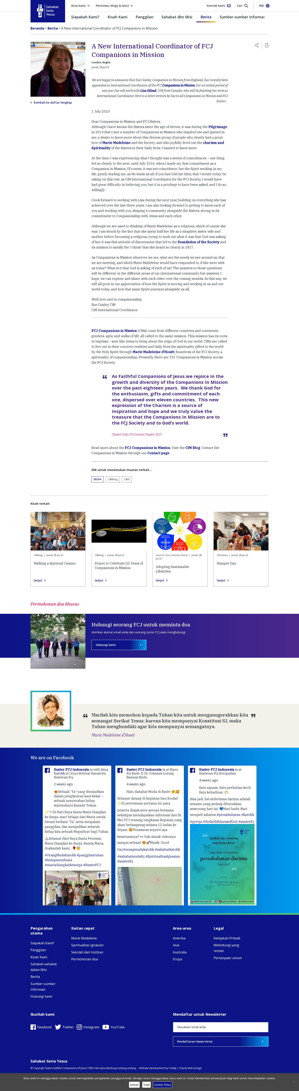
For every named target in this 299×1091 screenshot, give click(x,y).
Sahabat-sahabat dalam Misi (44, 967)
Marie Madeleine (117, 143)
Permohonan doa (84, 959)
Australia (180, 952)
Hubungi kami (106, 645)
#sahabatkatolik (167, 849)
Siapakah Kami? (85, 16)
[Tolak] (294, 1082)
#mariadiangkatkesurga (63, 865)
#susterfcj (125, 861)
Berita (206, 16)
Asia (176, 945)
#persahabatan (228, 815)
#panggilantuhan (90, 855)
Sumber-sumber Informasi (243, 16)
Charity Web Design (190, 1068)
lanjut (38, 580)
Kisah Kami (118, 16)
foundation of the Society (198, 242)
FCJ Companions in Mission (114, 331)
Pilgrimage (217, 127)
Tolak (146, 1084)
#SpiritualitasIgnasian (162, 856)
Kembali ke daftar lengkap (53, 102)
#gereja (196, 822)
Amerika (179, 938)
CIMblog (113, 479)
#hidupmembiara (58, 860)
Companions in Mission (178, 85)
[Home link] (48, 10)
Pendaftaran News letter (195, 1041)
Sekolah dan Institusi (87, 952)
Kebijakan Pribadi (227, 938)
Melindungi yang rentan (226, 948)
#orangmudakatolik (138, 849)
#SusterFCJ (92, 865)
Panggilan (144, 16)
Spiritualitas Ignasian (87, 945)
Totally (172, 1068)
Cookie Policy (162, 1084)
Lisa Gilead (148, 91)
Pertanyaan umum (228, 958)
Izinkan (134, 1084)
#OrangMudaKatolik (60, 855)
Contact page (158, 453)
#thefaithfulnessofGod (220, 822)
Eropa (97, 479)
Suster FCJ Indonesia (72, 769)
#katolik (247, 815)
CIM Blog (193, 448)
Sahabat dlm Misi (177, 16)
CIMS (127, 479)
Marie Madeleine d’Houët (153, 352)
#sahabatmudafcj (131, 856)
